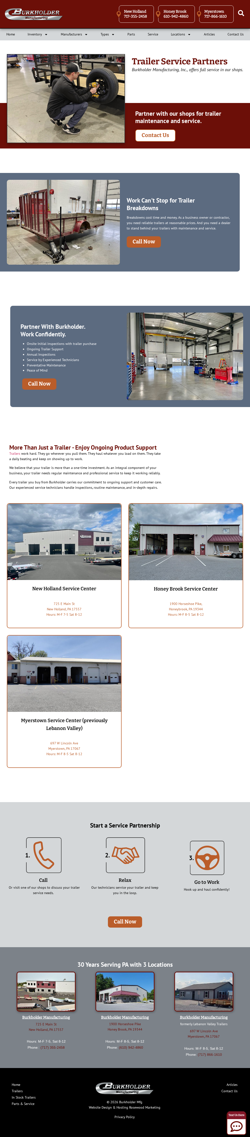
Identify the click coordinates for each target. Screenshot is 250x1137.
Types (105, 34)
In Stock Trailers (24, 1097)
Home (10, 34)
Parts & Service (23, 1104)
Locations (178, 34)
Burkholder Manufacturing (46, 1017)
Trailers (14, 453)
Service (153, 34)
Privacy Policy (125, 1117)
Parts (131, 34)
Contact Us (236, 34)
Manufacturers (71, 34)
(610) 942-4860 (131, 1047)
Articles (209, 34)
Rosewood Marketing (144, 1107)
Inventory (35, 34)
